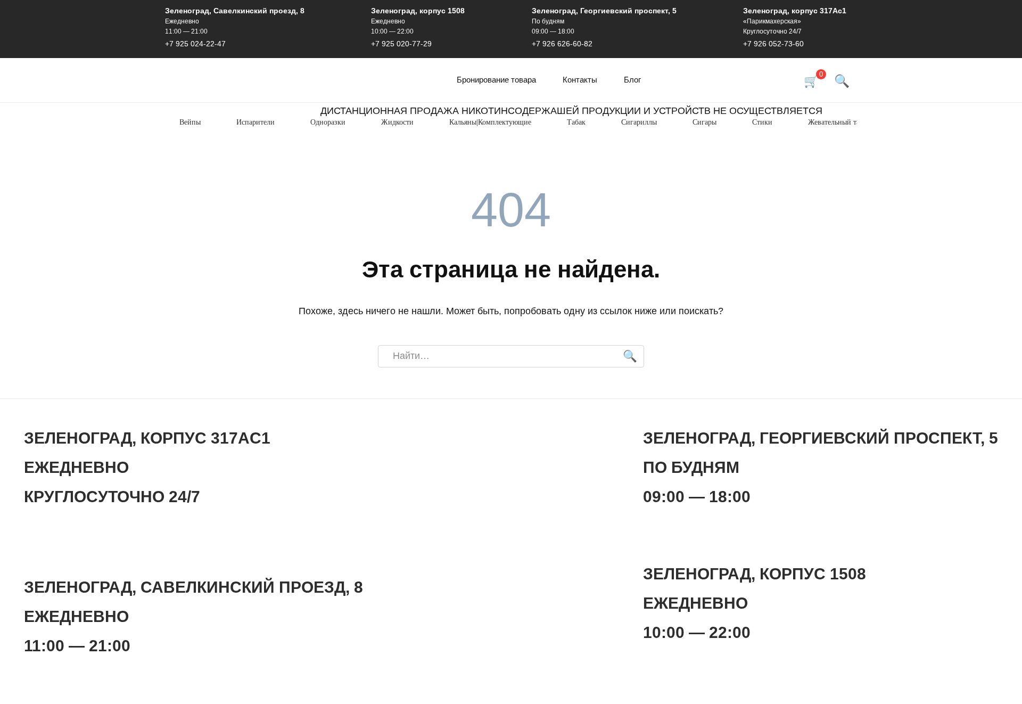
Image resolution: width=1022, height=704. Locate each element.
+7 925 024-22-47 (195, 43)
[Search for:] (511, 356)
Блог (632, 79)
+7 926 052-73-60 (773, 43)
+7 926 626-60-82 (562, 43)
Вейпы (190, 122)
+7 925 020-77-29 (401, 43)
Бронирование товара (496, 79)
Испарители (255, 122)
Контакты (580, 79)
